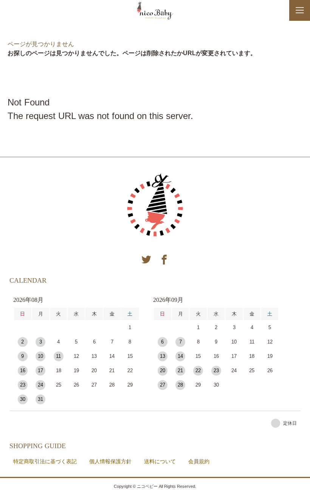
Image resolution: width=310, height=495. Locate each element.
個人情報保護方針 (110, 461)
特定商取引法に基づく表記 (45, 461)
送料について (160, 461)
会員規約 (198, 461)
